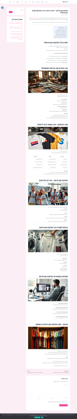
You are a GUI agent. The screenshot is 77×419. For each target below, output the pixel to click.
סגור (42, 417)
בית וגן (46, 1)
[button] (21, 2)
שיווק (26, 1)
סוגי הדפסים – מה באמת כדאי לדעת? (60, 31)
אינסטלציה (38, 1)
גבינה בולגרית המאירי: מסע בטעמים (17, 31)
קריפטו (33, 1)
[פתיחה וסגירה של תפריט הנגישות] (2, 7)
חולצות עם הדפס (34, 18)
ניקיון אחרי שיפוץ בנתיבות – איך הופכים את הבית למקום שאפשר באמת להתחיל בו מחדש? (16, 23)
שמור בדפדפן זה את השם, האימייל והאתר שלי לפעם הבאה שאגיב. (57, 401)
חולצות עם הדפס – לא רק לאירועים (61, 32)
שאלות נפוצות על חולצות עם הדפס (61, 35)
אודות (10, 1)
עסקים (42, 1)
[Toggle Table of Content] (65, 27)
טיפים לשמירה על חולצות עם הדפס (61, 34)
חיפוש (22, 10)
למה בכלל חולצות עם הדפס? (61, 28)
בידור (29, 1)
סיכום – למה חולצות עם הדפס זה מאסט (60, 37)
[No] (75, 416)
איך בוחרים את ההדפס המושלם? (61, 30)
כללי (22, 1)
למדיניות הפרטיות (37, 417)
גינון (13, 1)
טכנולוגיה (17, 1)
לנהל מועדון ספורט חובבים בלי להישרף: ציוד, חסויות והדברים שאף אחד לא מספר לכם (16, 28)
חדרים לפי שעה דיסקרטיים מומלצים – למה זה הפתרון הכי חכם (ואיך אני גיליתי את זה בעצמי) (16, 38)
